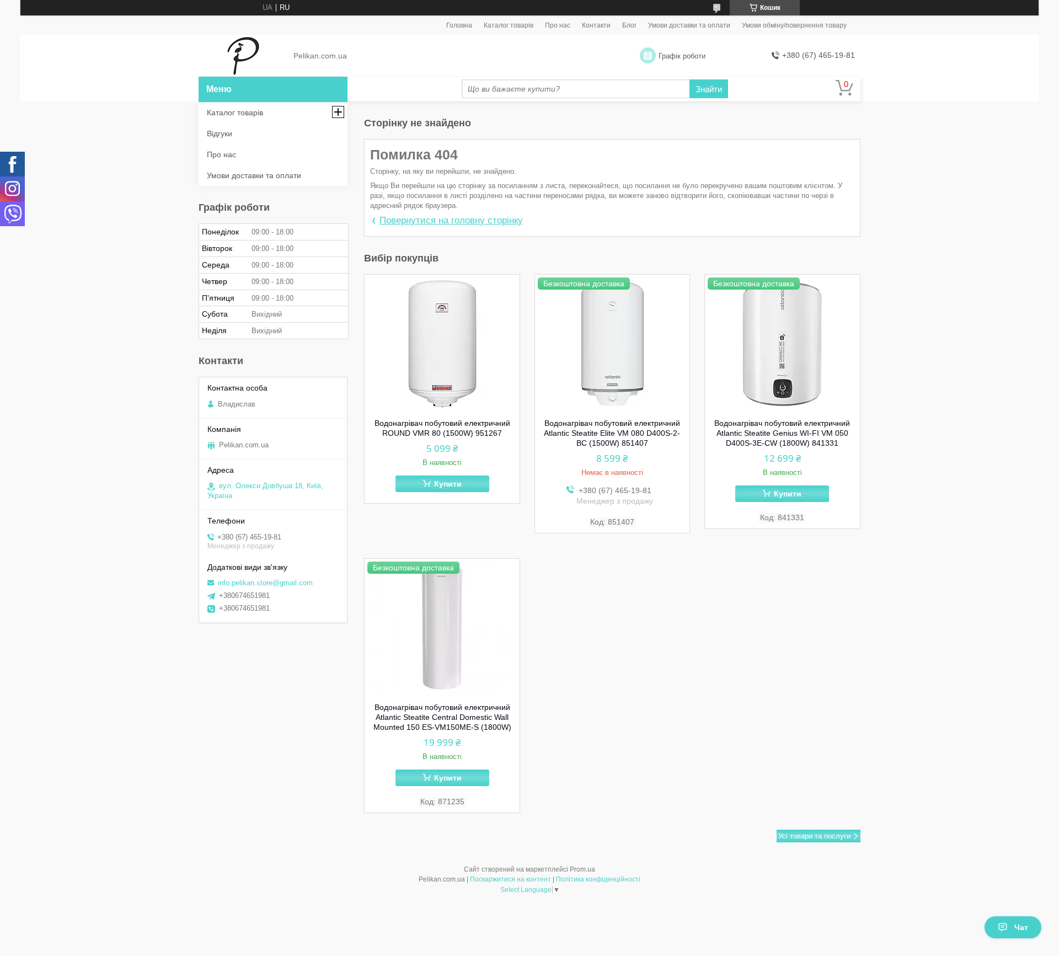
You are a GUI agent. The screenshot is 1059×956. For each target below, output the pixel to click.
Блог (629, 25)
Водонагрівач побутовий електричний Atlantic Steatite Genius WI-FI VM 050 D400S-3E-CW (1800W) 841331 (782, 433)
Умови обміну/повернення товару (794, 25)
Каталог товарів (508, 25)
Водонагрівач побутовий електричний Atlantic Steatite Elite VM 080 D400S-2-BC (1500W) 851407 (612, 433)
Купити (448, 483)
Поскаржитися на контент (510, 879)
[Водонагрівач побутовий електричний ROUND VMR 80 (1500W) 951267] (442, 344)
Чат (1021, 927)
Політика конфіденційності (598, 879)
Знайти (709, 89)
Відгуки (219, 133)
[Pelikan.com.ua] (243, 56)
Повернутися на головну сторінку (451, 220)
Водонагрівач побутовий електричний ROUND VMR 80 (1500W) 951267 (442, 428)
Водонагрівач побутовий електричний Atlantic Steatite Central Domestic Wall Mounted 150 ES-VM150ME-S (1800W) (442, 717)
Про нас (557, 25)
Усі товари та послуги (814, 836)
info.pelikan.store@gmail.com (265, 583)
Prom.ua (582, 869)
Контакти (596, 25)
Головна (459, 25)
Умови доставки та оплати (689, 25)
